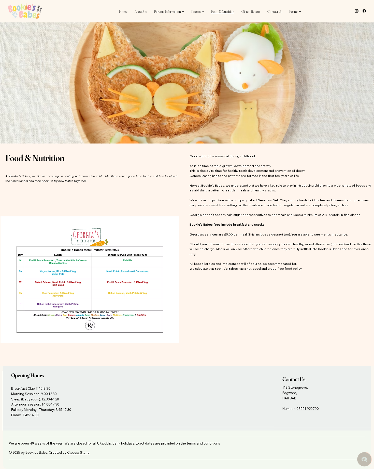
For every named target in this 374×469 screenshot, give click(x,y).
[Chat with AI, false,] (364, 459)
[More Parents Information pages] (183, 11)
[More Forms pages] (300, 11)
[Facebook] (364, 11)
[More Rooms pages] (203, 11)
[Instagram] (356, 11)
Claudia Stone (78, 452)
